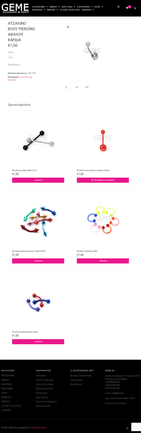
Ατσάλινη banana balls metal (25, 332)
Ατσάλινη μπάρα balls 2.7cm (24, 170)
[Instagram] (127, 428)
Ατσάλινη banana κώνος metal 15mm (29, 251)
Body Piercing (26, 77)
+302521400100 (112, 385)
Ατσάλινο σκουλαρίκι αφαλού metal (93, 170)
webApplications (39, 427)
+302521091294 (112, 388)
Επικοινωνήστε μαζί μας (116, 403)
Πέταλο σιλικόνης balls (87, 251)
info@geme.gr (118, 393)
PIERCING (12, 80)
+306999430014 (112, 382)
